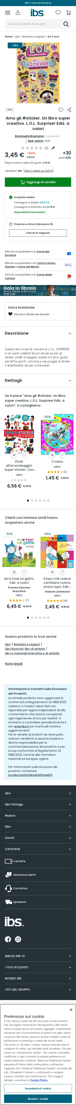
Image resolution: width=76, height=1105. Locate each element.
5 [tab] (44, 501)
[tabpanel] (38, 73)
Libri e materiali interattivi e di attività (32, 653)
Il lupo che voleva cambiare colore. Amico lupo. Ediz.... (57, 583)
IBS (20, 171)
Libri (8, 644)
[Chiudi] (71, 1009)
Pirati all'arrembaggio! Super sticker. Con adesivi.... (19, 466)
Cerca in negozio (38, 233)
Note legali (13, 664)
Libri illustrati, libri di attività (25, 649)
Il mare (57, 462)
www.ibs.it (21, 726)
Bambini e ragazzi (27, 644)
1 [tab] (38, 100)
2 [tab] (32, 501)
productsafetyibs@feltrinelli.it (30, 775)
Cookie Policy (39, 1080)
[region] (38, 1054)
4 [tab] (40, 501)
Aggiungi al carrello (41, 182)
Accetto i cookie (38, 1099)
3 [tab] (36, 501)
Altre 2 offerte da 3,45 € (39, 171)
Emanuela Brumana (29, 136)
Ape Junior (36, 141)
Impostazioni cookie (38, 1088)
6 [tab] (48, 501)
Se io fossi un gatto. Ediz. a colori (19, 581)
